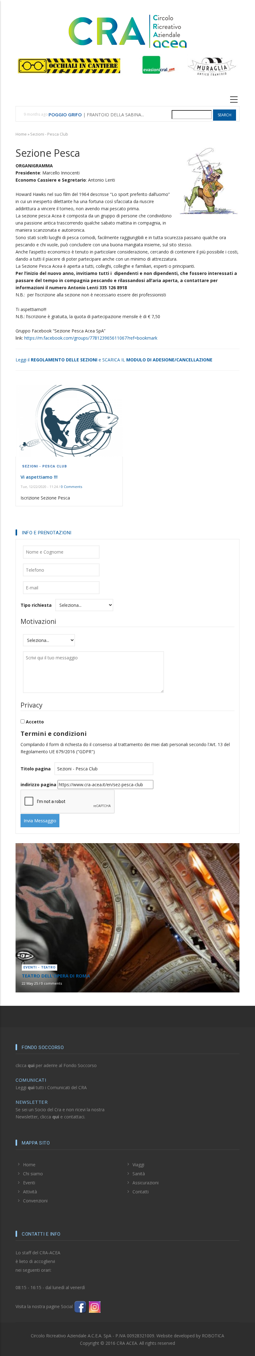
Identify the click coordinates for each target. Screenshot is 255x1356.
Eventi (29, 1183)
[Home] (127, 30)
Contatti (140, 1192)
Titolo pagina (36, 769)
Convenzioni (35, 1201)
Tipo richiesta (36, 605)
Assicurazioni (145, 1183)
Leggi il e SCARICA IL (114, 360)
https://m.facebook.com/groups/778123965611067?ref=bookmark (90, 338)
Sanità (138, 1174)
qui (31, 1065)
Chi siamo (33, 1174)
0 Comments (71, 486)
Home (21, 134)
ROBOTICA (213, 1336)
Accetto (35, 722)
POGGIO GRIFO (65, 114)
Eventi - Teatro (39, 967)
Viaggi (138, 1165)
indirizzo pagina (38, 784)
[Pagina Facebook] (80, 1306)
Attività (30, 1192)
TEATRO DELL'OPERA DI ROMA (56, 976)
